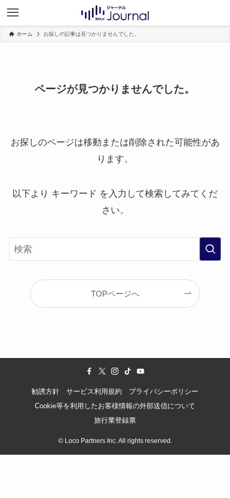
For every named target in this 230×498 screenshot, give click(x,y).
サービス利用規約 (94, 391)
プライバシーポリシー (163, 391)
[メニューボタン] (13, 13)
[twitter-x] (102, 371)
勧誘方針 (45, 391)
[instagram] (115, 371)
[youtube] (140, 371)
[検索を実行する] (210, 249)
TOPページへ (115, 293)
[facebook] (89, 371)
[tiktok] (128, 371)
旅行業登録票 (115, 420)
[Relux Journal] (114, 13)
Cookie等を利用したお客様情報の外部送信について (115, 406)
